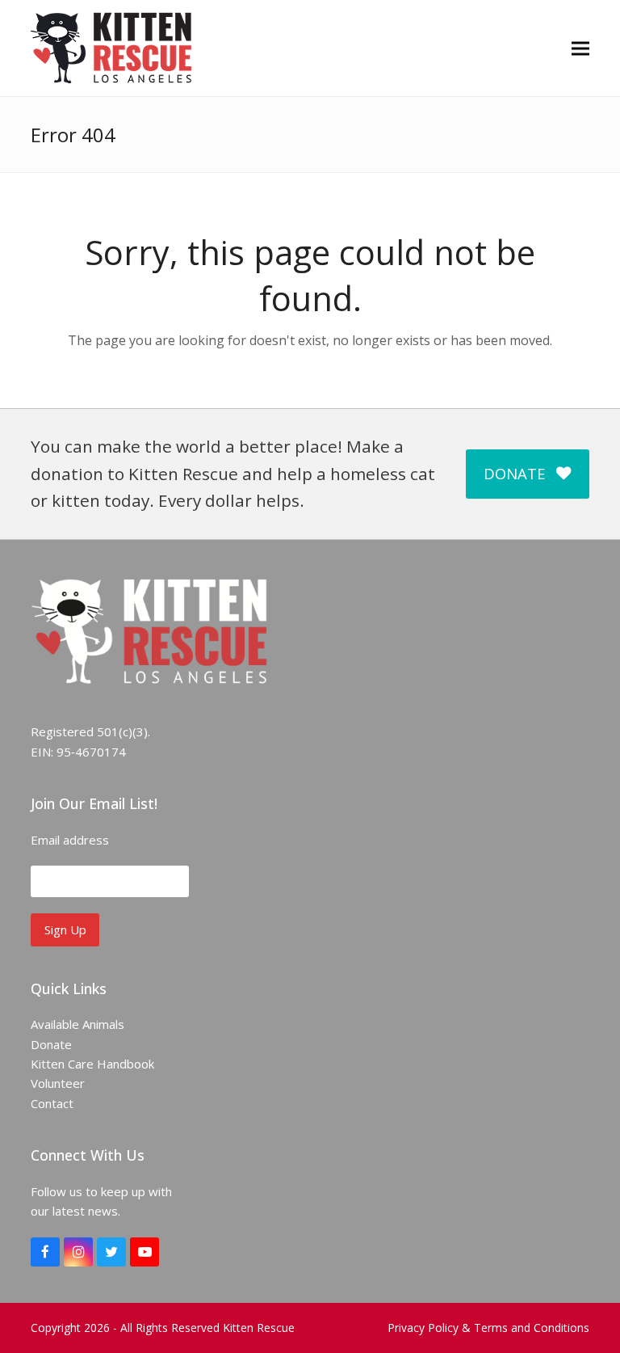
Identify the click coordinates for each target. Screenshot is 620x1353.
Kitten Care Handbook (92, 1064)
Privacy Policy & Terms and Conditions (488, 1327)
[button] (580, 48)
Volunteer (58, 1083)
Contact (52, 1103)
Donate (51, 1044)
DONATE (514, 473)
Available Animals (77, 1024)
